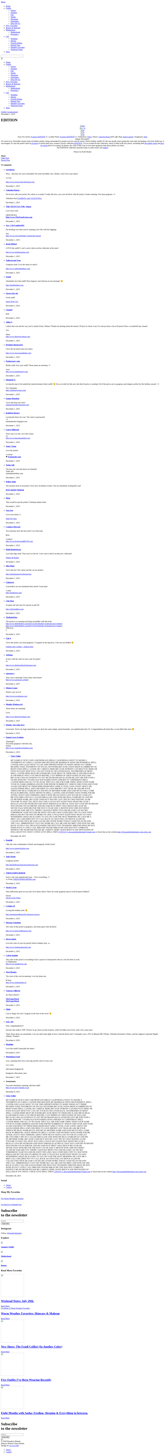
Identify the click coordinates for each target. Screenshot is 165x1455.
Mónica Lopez (12, 688)
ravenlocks (10, 170)
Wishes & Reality (12, 558)
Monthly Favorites (18, 47)
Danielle (9, 840)
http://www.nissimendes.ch (16, 982)
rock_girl (9, 1022)
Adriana (9, 655)
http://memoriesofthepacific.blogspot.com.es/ (23, 914)
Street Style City (12, 302)
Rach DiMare (11, 244)
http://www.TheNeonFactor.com (19, 217)
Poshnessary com (13, 361)
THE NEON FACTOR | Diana (18, 207)
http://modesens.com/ (14, 593)
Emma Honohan (12, 398)
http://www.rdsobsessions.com (17, 252)
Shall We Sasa (11, 519)
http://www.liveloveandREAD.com (19, 541)
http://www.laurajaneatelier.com (18, 438)
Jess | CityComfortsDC (15, 225)
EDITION (78, 143)
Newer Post (5, 160)
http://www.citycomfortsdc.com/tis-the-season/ (23, 236)
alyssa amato (11, 939)
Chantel (9, 310)
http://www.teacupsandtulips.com (18, 353)
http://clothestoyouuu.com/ (16, 390)
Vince (89, 137)
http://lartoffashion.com (14, 285)
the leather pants (151, 143)
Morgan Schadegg (13, 923)
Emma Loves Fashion (15, 737)
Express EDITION (38, 137)
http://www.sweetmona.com (16, 696)
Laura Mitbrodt (12, 430)
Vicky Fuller (16, 756)
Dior (145, 137)
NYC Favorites (12, 26)
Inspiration (15, 21)
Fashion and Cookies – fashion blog (19, 647)
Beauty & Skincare (13, 28)
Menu (3, 2)
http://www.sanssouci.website (17, 680)
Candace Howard (13, 527)
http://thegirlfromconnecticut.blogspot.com (22, 865)
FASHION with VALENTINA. (30, 198)
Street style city (12, 293)
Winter (13, 17)
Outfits (8, 8)
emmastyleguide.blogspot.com (17, 405)
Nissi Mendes (11, 972)
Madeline (9, 1044)
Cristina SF (10, 906)
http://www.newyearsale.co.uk (17, 1088)
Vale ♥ (8, 638)
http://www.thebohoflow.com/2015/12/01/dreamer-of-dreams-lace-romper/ (34, 624)
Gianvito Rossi (104, 137)
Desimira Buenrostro (14, 345)
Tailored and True (13, 260)
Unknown (10, 582)
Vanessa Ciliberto (13, 991)
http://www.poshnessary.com (17, 372)
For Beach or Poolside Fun (11, 1205)
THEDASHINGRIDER (15, 873)
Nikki (8, 1009)
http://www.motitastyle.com (16, 964)
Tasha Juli (10, 465)
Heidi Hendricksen (13, 549)
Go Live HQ (14, 1446)
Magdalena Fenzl (13, 1057)
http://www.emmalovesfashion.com (19, 748)
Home (8, 6)
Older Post (5, 158)
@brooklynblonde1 (14, 1233)
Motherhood (10, 30)
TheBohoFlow (12, 617)
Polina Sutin (11, 482)
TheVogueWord (12, 999)
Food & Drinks (16, 43)
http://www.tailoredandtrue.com (18, 269)
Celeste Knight (12, 955)
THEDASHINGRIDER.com (24, 879)
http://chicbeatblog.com (15, 609)
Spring (13, 10)
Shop (8, 52)
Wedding (14, 39)
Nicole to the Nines (13, 898)
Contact (9, 1187)
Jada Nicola (10, 857)
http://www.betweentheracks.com (18, 931)
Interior (13, 41)
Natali (8, 277)
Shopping (14, 19)
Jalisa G (9, 322)
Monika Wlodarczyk (14, 704)
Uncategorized (12, 112)
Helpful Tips (15, 45)
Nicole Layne (11, 887)
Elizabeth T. (11, 380)
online (105, 148)
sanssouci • (10, 673)
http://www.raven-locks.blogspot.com (20, 182)
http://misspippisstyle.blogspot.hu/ (19, 574)
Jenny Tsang (11, 446)
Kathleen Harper (13, 413)
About (8, 1185)
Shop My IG (15, 23)
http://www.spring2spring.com (17, 848)
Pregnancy (15, 34)
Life (7, 36)
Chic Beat (10, 601)
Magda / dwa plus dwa (15, 725)
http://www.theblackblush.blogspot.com (21, 665)
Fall (12, 15)
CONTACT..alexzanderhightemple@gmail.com (76, 832)
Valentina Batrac (13, 190)
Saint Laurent (127, 137)
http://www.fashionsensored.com (18, 947)
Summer (14, 13)
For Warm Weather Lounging (12, 1199)
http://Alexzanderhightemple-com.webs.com (134, 832)
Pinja (8, 498)
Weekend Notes (17, 50)
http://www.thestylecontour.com (18, 337)
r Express (34, 143)
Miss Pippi (10, 566)
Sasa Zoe (9, 510)
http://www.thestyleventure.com (18, 717)
